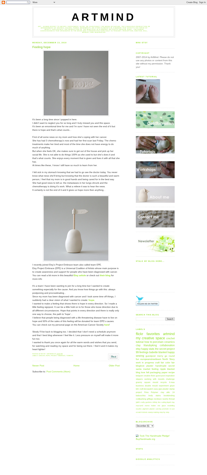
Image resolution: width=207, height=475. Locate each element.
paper (165, 372)
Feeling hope (41, 47)
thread (172, 399)
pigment (145, 409)
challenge (170, 379)
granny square (143, 382)
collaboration (167, 345)
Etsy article (80, 275)
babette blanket (158, 352)
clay (138, 345)
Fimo (146, 392)
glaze (172, 386)
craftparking (141, 399)
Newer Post (38, 365)
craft (141, 389)
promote (165, 409)
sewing (140, 355)
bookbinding (169, 395)
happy (171, 352)
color (167, 362)
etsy (138, 348)
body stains (154, 395)
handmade (160, 366)
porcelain (158, 341)
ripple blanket (167, 369)
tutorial (140, 341)
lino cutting (162, 402)
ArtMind (103, 17)
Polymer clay (157, 392)
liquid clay (171, 402)
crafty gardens (146, 402)
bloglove (140, 366)
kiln (137, 389)
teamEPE (69, 355)
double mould (151, 386)
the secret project (165, 348)
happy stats (147, 348)
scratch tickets (141, 412)
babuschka (141, 395)
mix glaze (162, 406)
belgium (139, 376)
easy (156, 389)
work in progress (145, 362)
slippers (139, 379)
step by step (164, 412)
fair (173, 362)
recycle (163, 382)
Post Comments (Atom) (58, 371)
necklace (158, 399)
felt (147, 372)
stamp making (153, 412)
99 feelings (142, 352)
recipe (171, 372)
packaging (155, 372)
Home (76, 365)
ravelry (165, 399)
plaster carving (155, 409)
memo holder (150, 406)
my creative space (150, 338)
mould (155, 382)
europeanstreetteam (150, 359)
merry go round (166, 356)
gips (160, 389)
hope (91, 300)
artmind (169, 334)
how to (148, 341)
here (106, 325)
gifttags (150, 399)
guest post (160, 376)
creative (147, 376)
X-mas (172, 382)
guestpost (151, 356)
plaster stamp (169, 389)
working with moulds (154, 379)
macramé (139, 406)
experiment (164, 386)
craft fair (159, 362)
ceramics (169, 341)
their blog (105, 275)
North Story (168, 359)
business (140, 386)
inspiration (170, 376)
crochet (170, 338)
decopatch (148, 389)
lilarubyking (150, 345)
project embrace (58, 355)
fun (137, 359)
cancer (42, 355)
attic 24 (170, 392)
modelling (171, 406)
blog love (140, 372)
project (139, 392)
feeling (155, 369)
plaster (149, 366)
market (146, 369)
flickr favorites (148, 334)
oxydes (139, 409)
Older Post (114, 365)
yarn (138, 402)
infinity (155, 402)
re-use (172, 409)
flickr (153, 376)
